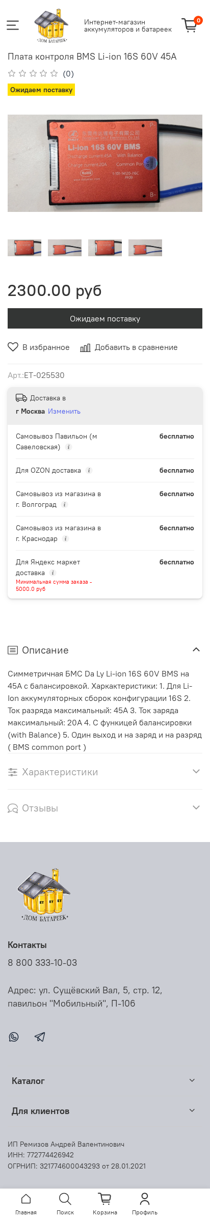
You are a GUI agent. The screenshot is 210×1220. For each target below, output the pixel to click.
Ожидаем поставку (105, 318)
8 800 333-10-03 (42, 962)
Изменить (64, 411)
